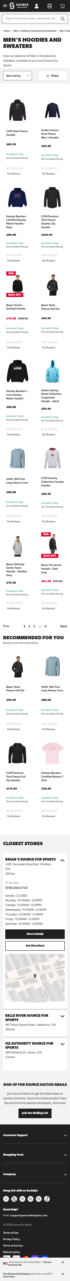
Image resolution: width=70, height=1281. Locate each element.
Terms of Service (13, 1245)
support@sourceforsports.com (28, 1215)
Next (63, 626)
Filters (55, 75)
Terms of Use (10, 1232)
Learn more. (9, 1276)
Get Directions (35, 945)
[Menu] (5, 6)
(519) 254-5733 (16, 888)
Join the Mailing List (35, 1113)
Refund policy (11, 1252)
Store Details (35, 934)
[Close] (63, 1262)
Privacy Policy (11, 1239)
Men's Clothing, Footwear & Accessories (35, 30)
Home (7, 30)
